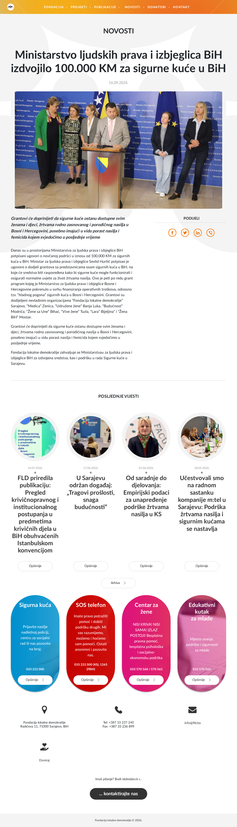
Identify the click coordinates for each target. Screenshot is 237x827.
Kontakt (181, 7)
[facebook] (172, 234)
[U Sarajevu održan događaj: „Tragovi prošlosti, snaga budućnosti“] (91, 437)
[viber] (210, 234)
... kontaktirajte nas (118, 794)
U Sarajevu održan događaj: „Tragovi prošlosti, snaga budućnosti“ (91, 492)
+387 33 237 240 (121, 722)
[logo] (10, 7)
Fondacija (54, 7)
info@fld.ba (192, 723)
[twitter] (185, 234)
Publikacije (105, 7)
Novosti (132, 7)
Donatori (157, 7)
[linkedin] (197, 234)
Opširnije (35, 566)
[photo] (118, 150)
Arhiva (116, 583)
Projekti (79, 7)
